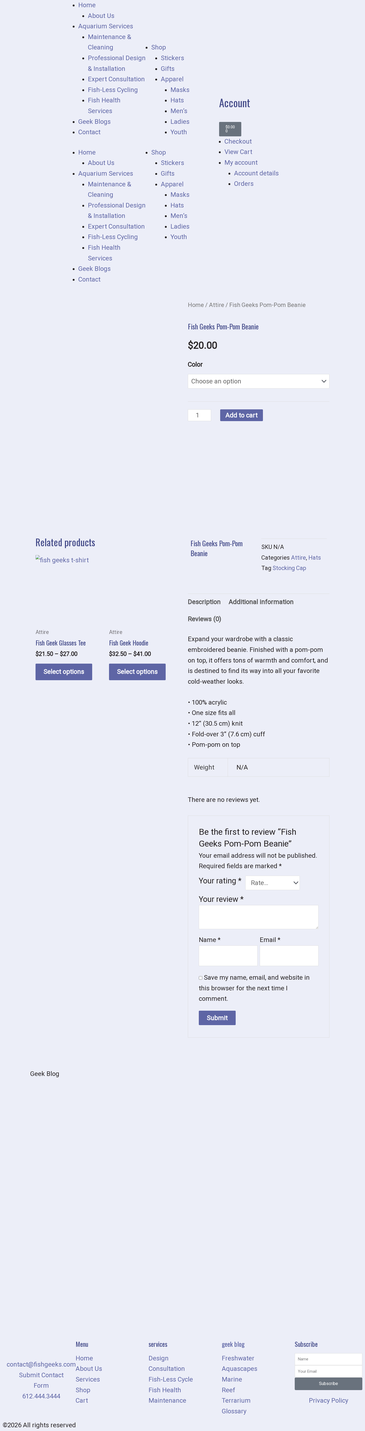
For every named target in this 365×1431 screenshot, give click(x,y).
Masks (179, 90)
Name (209, 940)
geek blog (233, 1344)
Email (270, 940)
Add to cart (242, 415)
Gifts (167, 68)
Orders (244, 183)
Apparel (172, 79)
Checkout (238, 141)
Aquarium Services (105, 26)
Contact (89, 132)
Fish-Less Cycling (113, 90)
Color (195, 364)
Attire (216, 305)
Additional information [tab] (261, 602)
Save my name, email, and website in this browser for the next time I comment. (254, 988)
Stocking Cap (289, 568)
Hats (177, 100)
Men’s (178, 111)
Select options (64, 671)
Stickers (172, 58)
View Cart (238, 152)
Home (87, 5)
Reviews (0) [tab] (204, 619)
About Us (101, 16)
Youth (178, 132)
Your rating (220, 880)
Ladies (179, 121)
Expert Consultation (116, 79)
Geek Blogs (94, 121)
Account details (256, 173)
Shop (158, 47)
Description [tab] (204, 602)
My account (241, 162)
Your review (221, 899)
